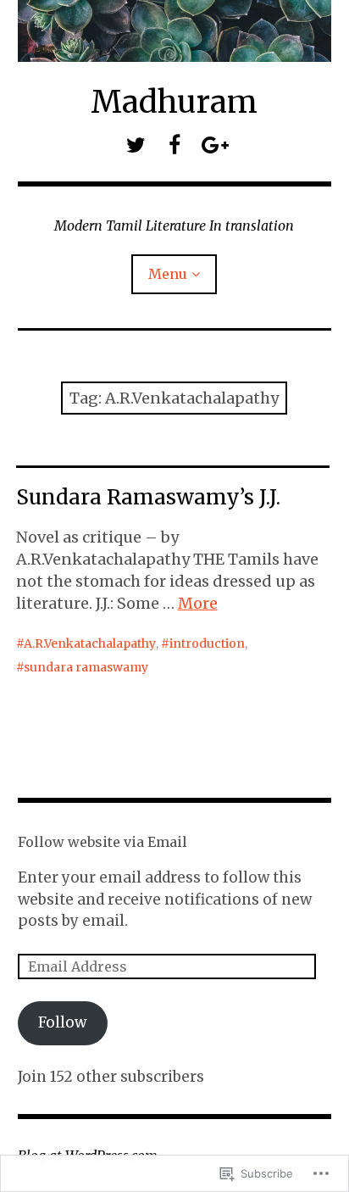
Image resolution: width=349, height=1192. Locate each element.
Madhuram (174, 102)
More (198, 603)
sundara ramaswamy (86, 667)
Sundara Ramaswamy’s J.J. (148, 497)
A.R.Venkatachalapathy (90, 643)
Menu (167, 273)
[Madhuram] (175, 31)
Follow (62, 1022)
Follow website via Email (102, 841)
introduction (207, 643)
